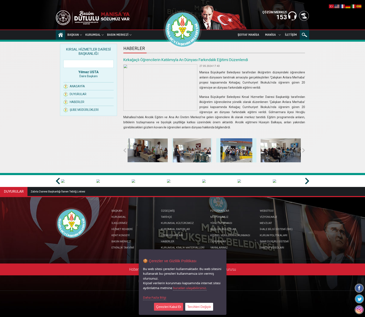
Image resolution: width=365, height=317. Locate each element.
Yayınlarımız (219, 247)
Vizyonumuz (268, 216)
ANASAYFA (60, 35)
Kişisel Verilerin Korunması (230, 235)
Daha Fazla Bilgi (154, 297)
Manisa (270, 35)
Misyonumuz (219, 216)
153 (281, 17)
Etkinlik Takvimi (123, 247)
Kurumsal (93, 35)
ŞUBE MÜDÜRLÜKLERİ (84, 109)
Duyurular (78, 94)
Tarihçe (166, 216)
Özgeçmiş (168, 210)
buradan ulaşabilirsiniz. (190, 288)
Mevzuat (266, 223)
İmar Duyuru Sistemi (274, 241)
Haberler (77, 102)
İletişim (291, 35)
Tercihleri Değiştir (199, 307)
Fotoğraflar (219, 210)
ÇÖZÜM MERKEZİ (274, 12)
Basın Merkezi (117, 35)
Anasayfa (77, 86)
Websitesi (267, 210)
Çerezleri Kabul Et (168, 307)
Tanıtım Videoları (272, 247)
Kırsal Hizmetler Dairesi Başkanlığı (88, 51)
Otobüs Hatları (172, 235)
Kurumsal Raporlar (175, 229)
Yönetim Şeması (221, 223)
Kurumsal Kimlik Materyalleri (182, 247)
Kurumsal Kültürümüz (177, 223)
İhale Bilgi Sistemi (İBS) (276, 229)
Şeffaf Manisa (248, 35)
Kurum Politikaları (273, 235)
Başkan (73, 35)
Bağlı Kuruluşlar (223, 229)
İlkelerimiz (119, 223)
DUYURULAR (14, 191)
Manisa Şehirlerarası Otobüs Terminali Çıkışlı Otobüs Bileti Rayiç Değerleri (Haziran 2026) (84, 191)
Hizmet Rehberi (122, 229)
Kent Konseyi (121, 235)
